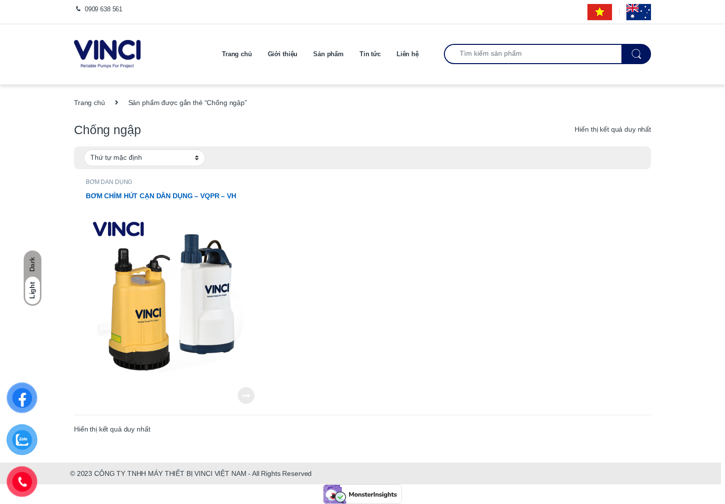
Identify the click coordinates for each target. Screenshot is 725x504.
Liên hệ (408, 54)
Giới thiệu (283, 54)
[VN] (599, 12)
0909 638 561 (103, 9)
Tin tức (370, 54)
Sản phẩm (328, 54)
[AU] (638, 12)
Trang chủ (237, 54)
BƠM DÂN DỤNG (109, 182)
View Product (242, 395)
